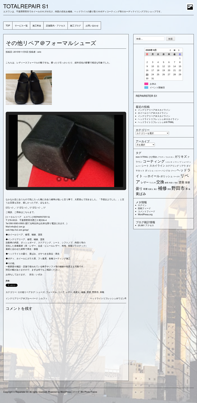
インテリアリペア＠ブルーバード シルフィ (26, 298)
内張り (171, 182)
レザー (69, 292)
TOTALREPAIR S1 (26, 6)
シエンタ (168, 162)
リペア (61, 292)
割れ (176, 182)
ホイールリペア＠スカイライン (153, 112)
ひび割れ (153, 156)
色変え (76, 292)
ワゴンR (152, 182)
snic (39, 51)
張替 (187, 182)
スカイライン (157, 165)
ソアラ (182, 165)
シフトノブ (177, 162)
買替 (89, 292)
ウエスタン (169, 157)
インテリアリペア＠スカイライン (154, 109)
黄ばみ (141, 193)
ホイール (153, 176)
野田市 (95, 292)
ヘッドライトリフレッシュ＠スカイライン (158, 119)
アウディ (161, 157)
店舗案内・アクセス (55, 25)
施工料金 (36, 25)
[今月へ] (174, 50)
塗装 (181, 182)
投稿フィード (144, 208)
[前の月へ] (169, 50)
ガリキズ (181, 156)
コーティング (154, 161)
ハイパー (157, 170)
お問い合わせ (92, 25)
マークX (176, 176)
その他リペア (24, 292)
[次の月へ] (180, 50)
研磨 (145, 188)
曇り (139, 188)
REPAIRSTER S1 (146, 96)
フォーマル (51, 292)
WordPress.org (145, 214)
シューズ (40, 292)
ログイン (142, 205)
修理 (166, 182)
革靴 (102, 292)
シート (145, 165)
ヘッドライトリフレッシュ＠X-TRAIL (156, 122)
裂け (155, 189)
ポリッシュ (166, 176)
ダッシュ (149, 170)
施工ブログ (75, 25)
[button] (59, 179)
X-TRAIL (144, 156)
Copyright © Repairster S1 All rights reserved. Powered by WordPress (37, 391)
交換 (160, 182)
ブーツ (173, 170)
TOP (8, 25)
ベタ (145, 176)
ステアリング (172, 165)
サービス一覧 (21, 25)
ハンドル (166, 170)
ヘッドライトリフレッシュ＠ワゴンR (108, 298)
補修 (83, 292)
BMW (138, 157)
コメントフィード (146, 211)
